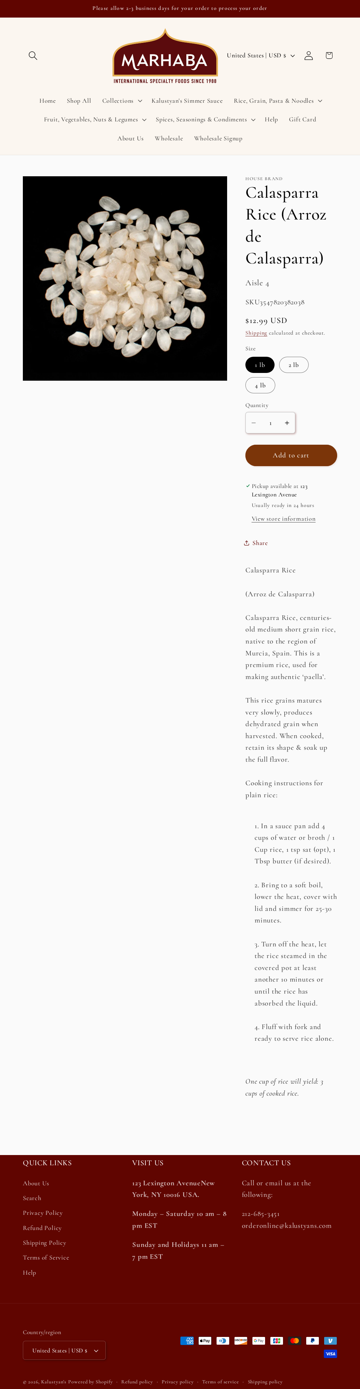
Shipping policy (265, 1382)
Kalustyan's (53, 1382)
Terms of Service (46, 1257)
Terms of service (220, 1382)
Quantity (256, 405)
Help (29, 1272)
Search (32, 1198)
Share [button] (260, 543)
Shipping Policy (44, 1243)
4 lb (260, 385)
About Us (36, 1183)
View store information (284, 518)
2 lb (294, 365)
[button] (33, 55)
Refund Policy (42, 1228)
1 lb (260, 365)
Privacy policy (178, 1382)
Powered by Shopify (90, 1382)
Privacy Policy (43, 1213)
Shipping (256, 333)
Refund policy (137, 1382)
